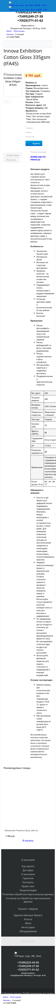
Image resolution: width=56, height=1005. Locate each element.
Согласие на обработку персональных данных (28, 900)
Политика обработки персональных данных (28, 894)
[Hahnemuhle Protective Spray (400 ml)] (28, 799)
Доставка (28, 870)
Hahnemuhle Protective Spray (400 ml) (21, 830)
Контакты (28, 882)
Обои (28, 923)
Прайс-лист (28, 886)
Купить (36, 143)
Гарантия (28, 878)
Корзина (10, 34)
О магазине (28, 874)
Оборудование (28, 931)
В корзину (28, 840)
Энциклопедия (28, 890)
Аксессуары (28, 927)
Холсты (28, 919)
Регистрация (19, 31)
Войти (9, 31)
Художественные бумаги (28, 915)
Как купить (28, 866)
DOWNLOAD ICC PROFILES (38, 158)
